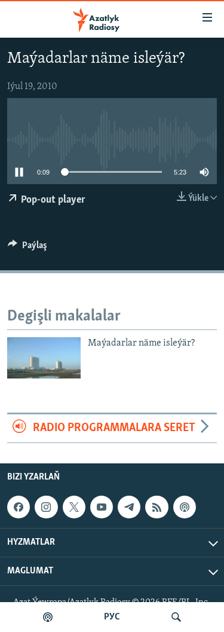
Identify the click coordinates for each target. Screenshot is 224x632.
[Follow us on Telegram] (129, 507)
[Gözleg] (176, 617)
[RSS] (156, 507)
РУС (112, 617)
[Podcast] (184, 507)
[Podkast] (48, 617)
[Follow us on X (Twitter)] (74, 507)
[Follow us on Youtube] (101, 507)
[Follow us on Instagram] (46, 507)
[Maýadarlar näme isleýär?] (44, 357)
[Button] (27, 248)
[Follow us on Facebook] (18, 507)
